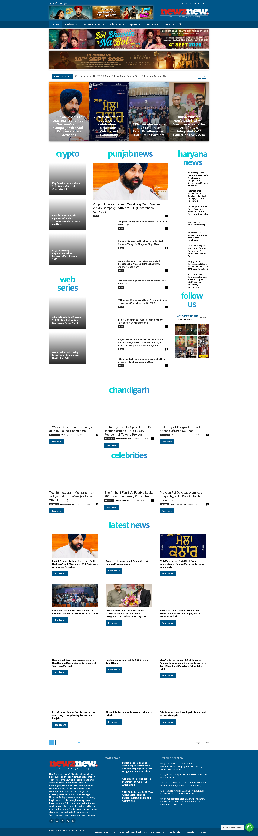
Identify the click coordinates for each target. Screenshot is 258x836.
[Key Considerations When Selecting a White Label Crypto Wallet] (67, 179)
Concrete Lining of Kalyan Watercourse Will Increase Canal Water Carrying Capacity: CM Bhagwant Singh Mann (139, 264)
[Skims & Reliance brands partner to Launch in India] (129, 697)
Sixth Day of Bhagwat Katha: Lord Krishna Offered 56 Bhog (182, 429)
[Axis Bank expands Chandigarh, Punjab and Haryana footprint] (183, 697)
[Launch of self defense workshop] (180, 223)
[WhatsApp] (207, 3)
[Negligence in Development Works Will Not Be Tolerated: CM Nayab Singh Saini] (180, 265)
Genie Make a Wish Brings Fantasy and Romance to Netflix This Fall (66, 355)
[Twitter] (203, 3)
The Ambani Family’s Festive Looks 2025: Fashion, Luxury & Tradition (128, 494)
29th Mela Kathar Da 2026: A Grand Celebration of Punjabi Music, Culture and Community (182, 564)
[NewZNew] (184, 13)
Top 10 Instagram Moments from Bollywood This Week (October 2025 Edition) (72, 496)
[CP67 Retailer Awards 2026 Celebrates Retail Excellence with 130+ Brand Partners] (149, 111)
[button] (180, 24)
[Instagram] (186, 3)
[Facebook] (182, 3)
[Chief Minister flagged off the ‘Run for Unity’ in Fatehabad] (180, 237)
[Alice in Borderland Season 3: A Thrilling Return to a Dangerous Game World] (67, 313)
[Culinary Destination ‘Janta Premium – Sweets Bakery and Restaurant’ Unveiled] (180, 210)
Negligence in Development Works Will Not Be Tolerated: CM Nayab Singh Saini (198, 265)
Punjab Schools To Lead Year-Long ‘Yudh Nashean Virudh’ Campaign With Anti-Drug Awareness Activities (127, 207)
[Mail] (195, 3)
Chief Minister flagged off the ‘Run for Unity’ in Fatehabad (197, 236)
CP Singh (65, 435)
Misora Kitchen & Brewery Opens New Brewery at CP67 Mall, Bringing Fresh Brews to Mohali (180, 613)
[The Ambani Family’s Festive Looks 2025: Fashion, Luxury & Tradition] (128, 476)
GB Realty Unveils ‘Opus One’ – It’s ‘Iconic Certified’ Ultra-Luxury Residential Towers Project (127, 430)
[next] (204, 77)
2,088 (78, 742)
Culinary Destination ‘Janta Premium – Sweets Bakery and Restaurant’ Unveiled (198, 210)
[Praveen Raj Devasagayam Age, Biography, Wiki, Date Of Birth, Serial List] (184, 476)
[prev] (199, 77)
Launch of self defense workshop (196, 223)
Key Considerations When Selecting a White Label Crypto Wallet (66, 186)
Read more (56, 442)
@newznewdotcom (187, 315)
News (96, 216)
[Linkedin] (190, 3)
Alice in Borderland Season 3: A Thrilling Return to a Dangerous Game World (66, 320)
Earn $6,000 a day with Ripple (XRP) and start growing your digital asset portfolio (66, 220)
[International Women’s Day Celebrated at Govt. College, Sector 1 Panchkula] (180, 195)
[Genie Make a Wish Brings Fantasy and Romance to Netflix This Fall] (67, 348)
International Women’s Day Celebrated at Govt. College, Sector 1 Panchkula (197, 196)
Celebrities (54, 504)
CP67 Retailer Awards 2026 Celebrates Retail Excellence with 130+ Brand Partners (119, 76)
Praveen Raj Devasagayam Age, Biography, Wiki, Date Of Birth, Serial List (181, 496)
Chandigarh (54, 435)
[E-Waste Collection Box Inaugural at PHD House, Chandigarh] (73, 411)
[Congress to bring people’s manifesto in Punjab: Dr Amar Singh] (104, 228)
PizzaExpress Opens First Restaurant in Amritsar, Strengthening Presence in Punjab (73, 715)
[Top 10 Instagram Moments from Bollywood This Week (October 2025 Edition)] (73, 476)
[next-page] (85, 742)
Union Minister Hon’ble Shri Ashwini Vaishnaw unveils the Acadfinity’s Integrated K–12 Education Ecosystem (126, 613)
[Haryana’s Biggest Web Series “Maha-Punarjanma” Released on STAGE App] (180, 250)
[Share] (199, 3)
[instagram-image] (180, 329)
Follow (203, 317)
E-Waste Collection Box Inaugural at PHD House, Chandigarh (72, 429)
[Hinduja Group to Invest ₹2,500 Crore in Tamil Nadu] (129, 645)
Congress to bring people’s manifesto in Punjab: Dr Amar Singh (127, 562)
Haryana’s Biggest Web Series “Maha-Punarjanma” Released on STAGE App (197, 251)
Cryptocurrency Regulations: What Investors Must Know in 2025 (64, 255)
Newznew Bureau (124, 438)
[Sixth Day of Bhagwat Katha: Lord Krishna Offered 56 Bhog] (184, 411)
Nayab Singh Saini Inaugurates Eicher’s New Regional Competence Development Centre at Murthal (74, 663)
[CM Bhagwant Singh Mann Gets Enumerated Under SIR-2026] (104, 287)
